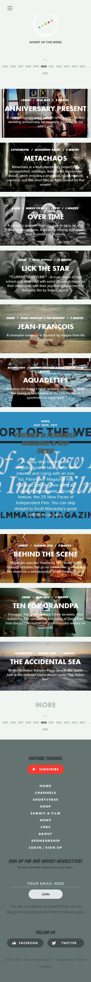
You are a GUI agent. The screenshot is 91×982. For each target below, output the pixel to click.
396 (13, 66)
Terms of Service (61, 912)
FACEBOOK (28, 943)
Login (35, 847)
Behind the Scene (46, 554)
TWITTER (69, 943)
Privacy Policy (30, 912)
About (45, 834)
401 (51, 66)
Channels (45, 792)
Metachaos (45, 158)
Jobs (45, 827)
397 (20, 66)
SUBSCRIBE (49, 769)
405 (82, 66)
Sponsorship (45, 840)
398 (28, 66)
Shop (45, 806)
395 (5, 66)
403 (67, 66)
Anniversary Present (45, 108)
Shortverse (45, 799)
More (45, 704)
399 (36, 66)
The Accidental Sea (45, 661)
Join (45, 894)
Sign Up (53, 847)
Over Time (45, 216)
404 (74, 66)
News (45, 820)
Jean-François (45, 326)
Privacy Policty (64, 959)
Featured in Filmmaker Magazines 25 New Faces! (45, 442)
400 (44, 66)
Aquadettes (45, 380)
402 (59, 66)
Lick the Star (45, 268)
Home (45, 786)
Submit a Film (46, 813)
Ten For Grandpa (45, 605)
